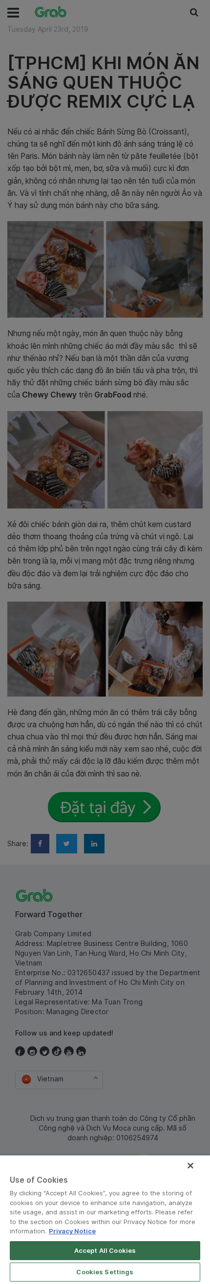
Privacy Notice (72, 1231)
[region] (105, 1219)
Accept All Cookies (105, 1250)
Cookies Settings (104, 1272)
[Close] (190, 1166)
